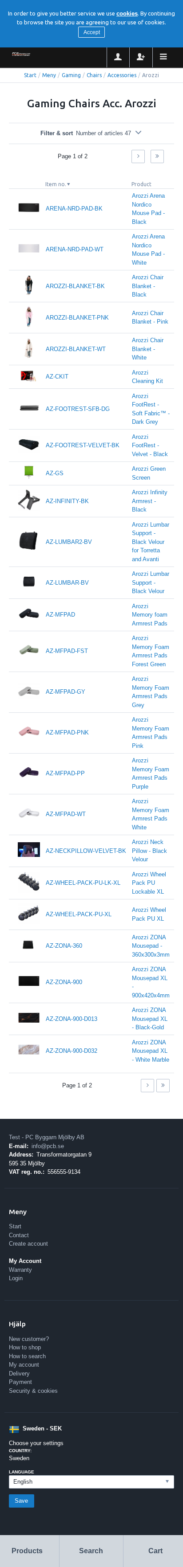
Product (141, 184)
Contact (19, 1235)
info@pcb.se (48, 1146)
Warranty (20, 1269)
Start (30, 75)
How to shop (25, 1347)
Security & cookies (33, 1390)
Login (16, 1278)
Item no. (55, 184)
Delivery (19, 1373)
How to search (27, 1356)
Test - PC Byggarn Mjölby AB (46, 1137)
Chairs (94, 75)
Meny (49, 75)
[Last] (157, 156)
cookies (127, 13)
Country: (20, 1450)
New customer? (29, 1339)
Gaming (71, 75)
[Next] (138, 156)
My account (24, 1364)
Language (21, 1471)
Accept (92, 32)
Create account (28, 1243)
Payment (20, 1382)
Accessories (121, 75)
